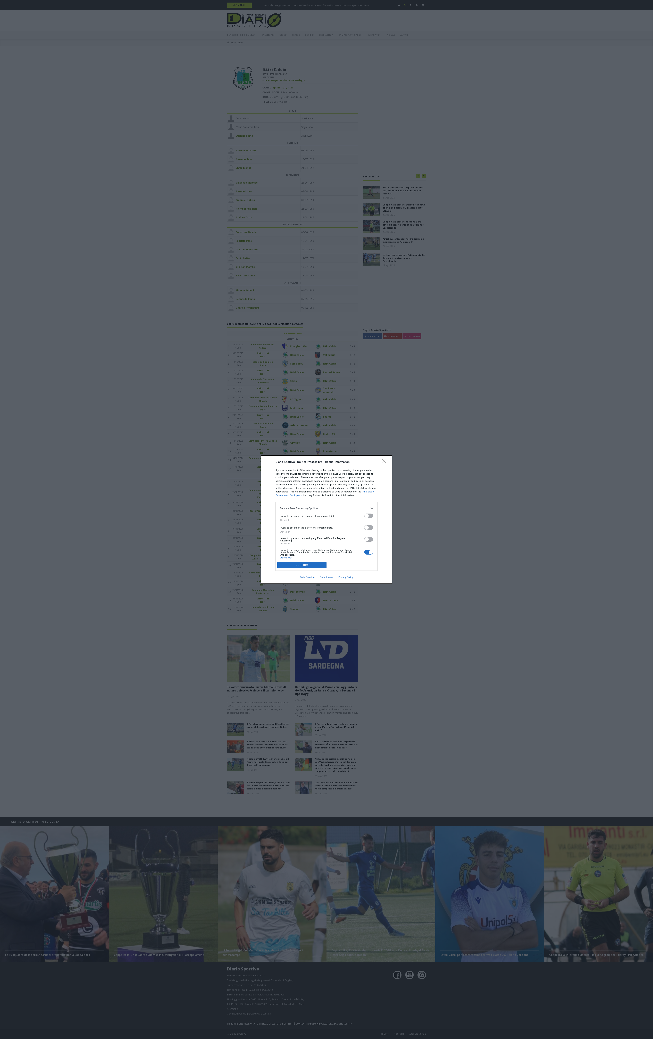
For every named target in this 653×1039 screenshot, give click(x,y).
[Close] (385, 462)
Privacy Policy (345, 577)
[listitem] (326, 508)
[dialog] (326, 520)
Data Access (326, 577)
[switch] (368, 516)
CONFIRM (302, 565)
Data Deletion (307, 577)
